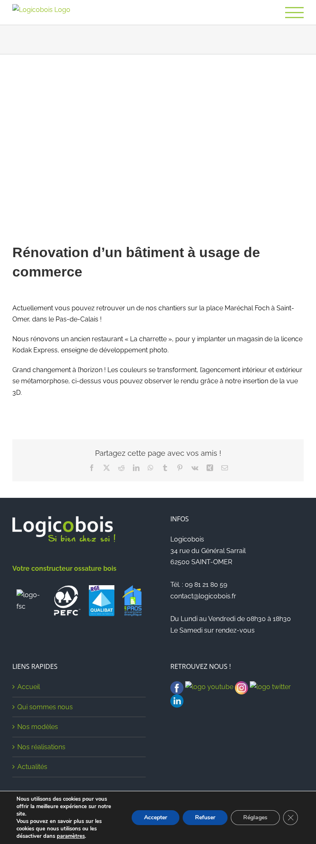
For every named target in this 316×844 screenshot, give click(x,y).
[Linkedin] (177, 700)
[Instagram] (241, 687)
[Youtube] (209, 687)
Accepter (155, 817)
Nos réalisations (41, 747)
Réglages (255, 817)
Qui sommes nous (45, 707)
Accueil (28, 687)
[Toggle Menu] (294, 12)
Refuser (205, 817)
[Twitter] (270, 687)
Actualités (32, 767)
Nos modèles (37, 727)
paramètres (71, 836)
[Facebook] (177, 687)
